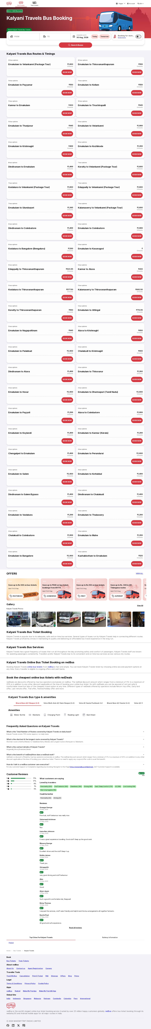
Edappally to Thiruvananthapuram (26, 269)
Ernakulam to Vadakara (20, 515)
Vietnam (47, 998)
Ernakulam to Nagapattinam (22, 330)
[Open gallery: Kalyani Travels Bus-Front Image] (18, 619)
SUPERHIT (119, 596)
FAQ (46, 976)
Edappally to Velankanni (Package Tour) (99, 187)
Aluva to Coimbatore (89, 412)
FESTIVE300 (17, 596)
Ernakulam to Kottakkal (90, 474)
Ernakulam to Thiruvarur (90, 371)
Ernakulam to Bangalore (20, 555)
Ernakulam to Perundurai (90, 453)
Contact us (20, 968)
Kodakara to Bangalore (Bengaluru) (26, 248)
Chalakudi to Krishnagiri (90, 351)
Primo (76, 976)
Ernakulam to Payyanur (20, 84)
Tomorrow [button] (104, 36)
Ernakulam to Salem (18, 474)
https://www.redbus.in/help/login (81, 767)
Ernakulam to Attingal (89, 310)
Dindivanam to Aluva (19, 371)
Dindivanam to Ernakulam (21, 166)
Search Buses (77, 45)
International (85, 998)
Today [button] (94, 36)
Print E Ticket (37, 976)
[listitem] (10, 581)
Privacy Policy (30, 983)
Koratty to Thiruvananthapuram (24, 310)
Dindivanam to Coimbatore (22, 228)
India (8, 998)
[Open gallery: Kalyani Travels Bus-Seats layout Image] (119, 619)
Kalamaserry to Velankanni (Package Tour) (100, 207)
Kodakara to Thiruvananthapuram (26, 289)
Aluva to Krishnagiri (88, 330)
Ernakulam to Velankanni (90, 125)
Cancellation (25, 976)
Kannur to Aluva (86, 269)
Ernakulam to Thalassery (91, 515)
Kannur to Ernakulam (19, 105)
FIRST (83, 596)
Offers (63, 976)
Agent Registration (35, 968)
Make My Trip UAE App (47, 991)
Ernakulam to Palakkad (20, 351)
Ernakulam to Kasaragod (91, 248)
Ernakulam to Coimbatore (91, 228)
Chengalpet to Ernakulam (21, 453)
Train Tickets (24, 961)
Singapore (27, 998)
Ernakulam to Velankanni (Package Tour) (29, 64)
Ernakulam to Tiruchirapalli (92, 105)
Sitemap (54, 976)
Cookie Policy (43, 983)
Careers (49, 968)
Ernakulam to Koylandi (20, 433)
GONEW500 (51, 596)
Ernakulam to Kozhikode (90, 146)
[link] (23, 589)
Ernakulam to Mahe (88, 535)
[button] (24, 36)
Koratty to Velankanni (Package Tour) (97, 166)
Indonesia (17, 998)
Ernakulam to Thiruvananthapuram (96, 64)
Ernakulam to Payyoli (19, 412)
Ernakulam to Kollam (88, 84)
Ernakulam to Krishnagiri (21, 146)
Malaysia (37, 998)
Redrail (17, 991)
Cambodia (57, 998)
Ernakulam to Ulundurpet (21, 207)
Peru (75, 998)
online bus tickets (34, 667)
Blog (70, 976)
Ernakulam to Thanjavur (20, 125)
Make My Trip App (29, 991)
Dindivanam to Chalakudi (91, 494)
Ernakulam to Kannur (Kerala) (93, 433)
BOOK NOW (67, 72)
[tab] (27, 703)
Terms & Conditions (14, 983)
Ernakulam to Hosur (18, 392)
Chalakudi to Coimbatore (21, 535)
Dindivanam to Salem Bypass (23, 494)
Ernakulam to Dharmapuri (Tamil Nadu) (98, 392)
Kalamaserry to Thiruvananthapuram (97, 289)
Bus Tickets (11, 961)
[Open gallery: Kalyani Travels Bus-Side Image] (69, 619)
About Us (10, 968)
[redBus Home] (9, 3)
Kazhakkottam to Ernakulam (92, 555)
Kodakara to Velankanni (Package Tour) (29, 187)
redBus (51, 667)
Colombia (67, 998)
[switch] (138, 36)
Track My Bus (12, 976)
